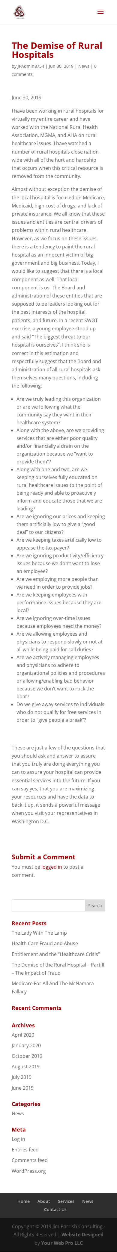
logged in (51, 867)
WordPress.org (29, 1171)
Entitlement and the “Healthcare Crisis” (56, 954)
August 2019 (26, 1066)
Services (66, 1201)
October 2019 (27, 1056)
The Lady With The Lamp (39, 933)
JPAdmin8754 (31, 66)
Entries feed (25, 1149)
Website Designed (83, 1234)
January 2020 (26, 1045)
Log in (18, 1139)
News (83, 66)
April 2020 (23, 1035)
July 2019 (22, 1077)
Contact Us (55, 1209)
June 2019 (23, 1088)
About (44, 1201)
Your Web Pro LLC (62, 1243)
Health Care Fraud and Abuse (45, 943)
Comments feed (30, 1160)
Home (23, 1201)
